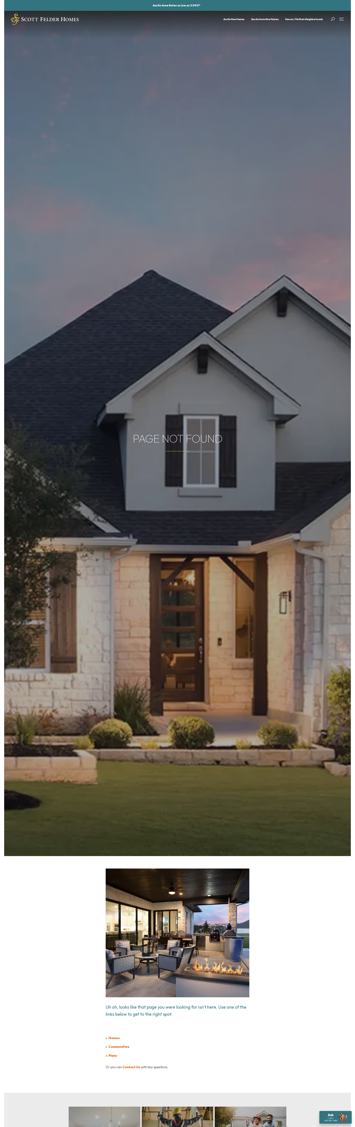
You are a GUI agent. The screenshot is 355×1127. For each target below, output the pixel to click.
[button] (332, 19)
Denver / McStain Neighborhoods (304, 19)
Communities (118, 1047)
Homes (114, 1038)
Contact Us (131, 1067)
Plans (112, 1055)
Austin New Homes (233, 19)
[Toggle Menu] (341, 19)
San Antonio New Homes (265, 19)
